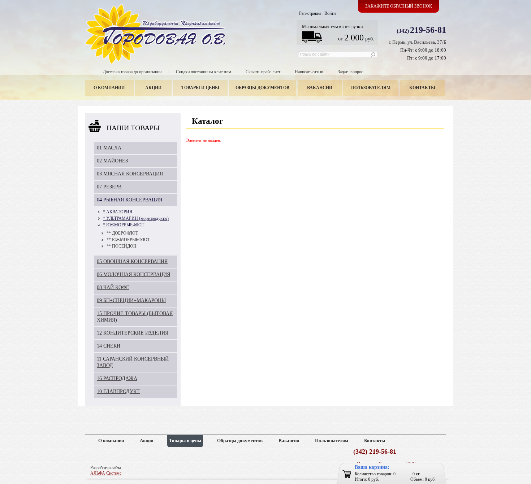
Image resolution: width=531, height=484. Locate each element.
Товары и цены (200, 87)
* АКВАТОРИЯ (117, 211)
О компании (109, 87)
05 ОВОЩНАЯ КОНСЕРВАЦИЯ (132, 261)
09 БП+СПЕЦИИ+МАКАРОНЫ (131, 300)
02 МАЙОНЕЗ (112, 160)
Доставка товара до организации (132, 71)
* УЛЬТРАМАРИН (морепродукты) (136, 218)
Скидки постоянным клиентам (203, 71)
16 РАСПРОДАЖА (117, 378)
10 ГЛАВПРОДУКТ (118, 391)
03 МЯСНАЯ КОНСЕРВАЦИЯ (130, 173)
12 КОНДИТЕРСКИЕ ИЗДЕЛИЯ (132, 333)
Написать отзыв (309, 71)
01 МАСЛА (109, 148)
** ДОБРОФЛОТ (122, 233)
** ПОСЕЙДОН (122, 246)
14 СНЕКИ (108, 346)
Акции (153, 87)
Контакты (422, 87)
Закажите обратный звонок (398, 6)
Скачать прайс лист (263, 71)
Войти (330, 13)
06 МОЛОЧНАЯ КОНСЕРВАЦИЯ (133, 274)
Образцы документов (262, 87)
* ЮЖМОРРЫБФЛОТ (123, 224)
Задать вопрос (350, 71)
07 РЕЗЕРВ (109, 186)
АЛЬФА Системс (105, 473)
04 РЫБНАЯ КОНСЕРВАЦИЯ (129, 199)
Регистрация (310, 13)
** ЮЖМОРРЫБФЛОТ (128, 239)
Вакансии (319, 87)
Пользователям (370, 87)
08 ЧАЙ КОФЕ (113, 287)
